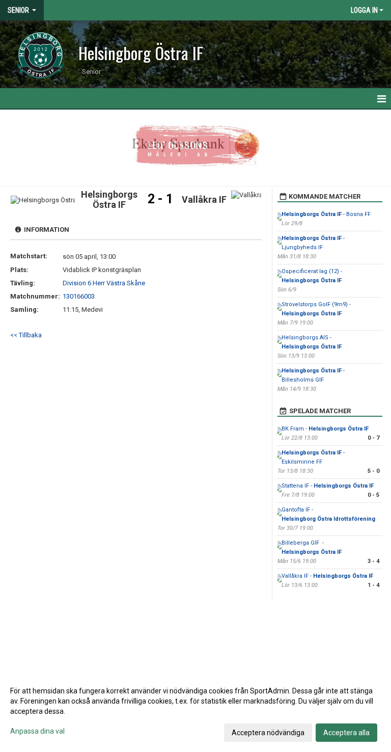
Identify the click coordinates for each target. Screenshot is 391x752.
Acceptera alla (346, 733)
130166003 (79, 296)
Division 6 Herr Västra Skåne (104, 283)
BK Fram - (325, 428)
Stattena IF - (328, 485)
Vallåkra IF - (327, 576)
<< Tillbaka (26, 335)
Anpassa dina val (37, 731)
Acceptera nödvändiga (268, 733)
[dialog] (195, 711)
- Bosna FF (326, 214)
